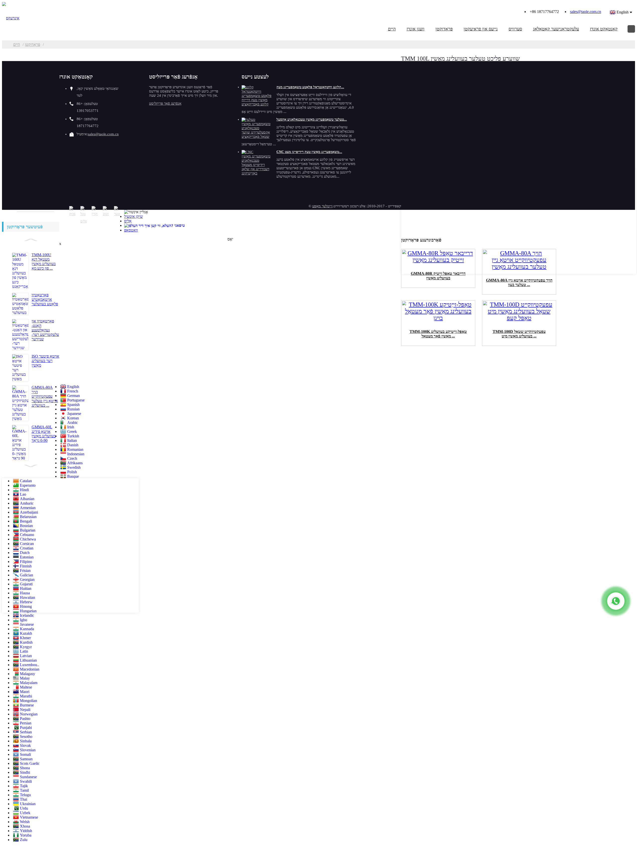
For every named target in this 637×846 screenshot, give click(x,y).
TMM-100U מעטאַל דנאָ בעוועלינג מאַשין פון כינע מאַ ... (44, 261)
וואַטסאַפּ (131, 230)
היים (392, 28)
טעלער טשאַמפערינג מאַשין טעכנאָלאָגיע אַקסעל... (311, 119)
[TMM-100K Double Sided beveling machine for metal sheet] (438, 319)
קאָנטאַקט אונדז (604, 28)
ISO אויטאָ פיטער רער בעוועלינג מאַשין (45, 360)
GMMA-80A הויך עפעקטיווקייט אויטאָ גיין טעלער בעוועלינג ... (45, 396)
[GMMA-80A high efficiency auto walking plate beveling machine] (519, 268)
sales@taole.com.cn (585, 11)
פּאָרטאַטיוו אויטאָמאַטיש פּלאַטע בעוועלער (45, 299)
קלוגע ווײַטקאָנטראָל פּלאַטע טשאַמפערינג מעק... (310, 87)
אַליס (128, 221)
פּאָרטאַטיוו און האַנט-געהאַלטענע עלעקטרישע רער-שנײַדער (45, 330)
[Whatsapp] (616, 601)
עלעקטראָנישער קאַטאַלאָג (556, 28)
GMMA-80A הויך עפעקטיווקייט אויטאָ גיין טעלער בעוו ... (519, 282)
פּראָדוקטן (444, 28)
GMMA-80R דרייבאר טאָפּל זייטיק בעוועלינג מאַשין (438, 275)
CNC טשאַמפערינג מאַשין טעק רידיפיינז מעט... (309, 152)
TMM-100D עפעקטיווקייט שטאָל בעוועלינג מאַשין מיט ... (519, 333)
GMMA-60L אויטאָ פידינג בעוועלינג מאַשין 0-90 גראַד (44, 434)
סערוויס (515, 28)
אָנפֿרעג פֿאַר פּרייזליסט (165, 103)
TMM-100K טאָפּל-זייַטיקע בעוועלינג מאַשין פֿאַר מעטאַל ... (438, 333)
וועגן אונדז (416, 28)
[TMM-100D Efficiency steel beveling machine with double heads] (519, 319)
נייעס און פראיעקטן (481, 28)
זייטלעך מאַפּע (322, 206)
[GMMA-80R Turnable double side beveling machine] (438, 261)
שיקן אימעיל (133, 216)
